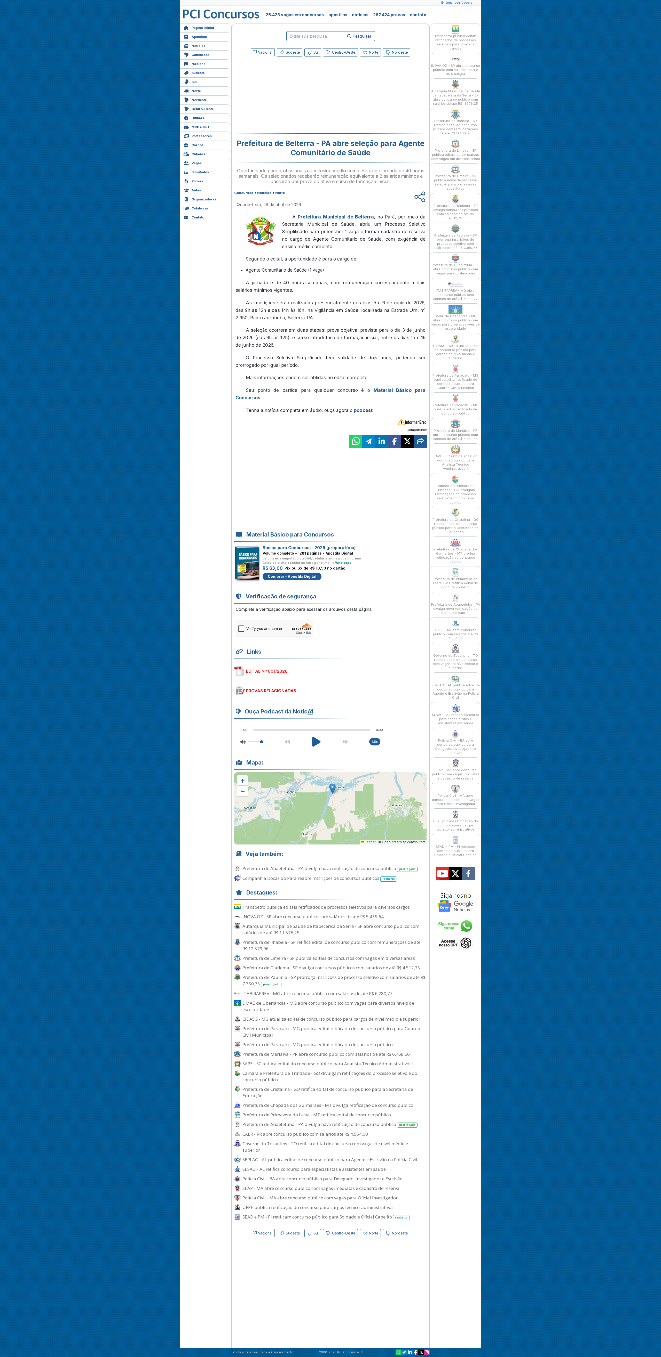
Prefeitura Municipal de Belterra (336, 217)
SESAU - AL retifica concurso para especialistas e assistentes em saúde (314, 1169)
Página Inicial (203, 28)
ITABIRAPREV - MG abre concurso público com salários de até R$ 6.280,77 (317, 993)
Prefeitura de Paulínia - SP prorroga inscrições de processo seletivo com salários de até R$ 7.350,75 (334, 980)
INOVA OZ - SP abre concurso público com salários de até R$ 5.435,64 (313, 917)
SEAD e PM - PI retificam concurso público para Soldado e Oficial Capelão (324, 1217)
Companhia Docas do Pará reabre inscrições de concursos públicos (318, 878)
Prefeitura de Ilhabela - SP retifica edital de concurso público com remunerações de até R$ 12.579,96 (331, 945)
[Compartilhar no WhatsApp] (355, 441)
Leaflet (370, 842)
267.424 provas (389, 14)
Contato (198, 217)
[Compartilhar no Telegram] (368, 441)
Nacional (199, 64)
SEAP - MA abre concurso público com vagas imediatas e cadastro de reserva (320, 1188)
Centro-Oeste (203, 109)
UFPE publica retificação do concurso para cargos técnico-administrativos (318, 1207)
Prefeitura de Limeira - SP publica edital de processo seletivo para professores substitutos (455, 182)
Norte (196, 91)
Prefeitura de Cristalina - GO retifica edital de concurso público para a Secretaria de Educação (327, 1092)
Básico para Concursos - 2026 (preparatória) (309, 547)
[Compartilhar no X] (407, 441)
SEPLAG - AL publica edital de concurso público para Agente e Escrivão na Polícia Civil (329, 1160)
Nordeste (199, 100)
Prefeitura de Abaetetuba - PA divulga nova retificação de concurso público (328, 868)
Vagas (197, 163)
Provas (197, 181)
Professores (202, 136)
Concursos (200, 55)
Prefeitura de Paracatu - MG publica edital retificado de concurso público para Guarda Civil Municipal (331, 1032)
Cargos (197, 145)
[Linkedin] (410, 1352)
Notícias (198, 46)
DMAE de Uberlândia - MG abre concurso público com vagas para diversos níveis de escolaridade (328, 1006)
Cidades (198, 154)
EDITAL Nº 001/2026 (267, 671)
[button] (242, 780)
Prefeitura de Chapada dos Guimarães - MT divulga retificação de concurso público (327, 1105)
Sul (194, 82)
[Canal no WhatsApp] (398, 1352)
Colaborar (200, 208)
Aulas (196, 190)
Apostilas (199, 37)
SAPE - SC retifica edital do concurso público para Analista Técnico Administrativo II (327, 1064)
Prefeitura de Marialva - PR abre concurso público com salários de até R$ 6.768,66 (326, 1054)
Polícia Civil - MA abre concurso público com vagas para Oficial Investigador (320, 1198)
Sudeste (198, 73)
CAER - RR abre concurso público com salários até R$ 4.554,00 (305, 1134)
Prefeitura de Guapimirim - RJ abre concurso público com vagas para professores (455, 269)
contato (418, 14)
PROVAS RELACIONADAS (271, 690)
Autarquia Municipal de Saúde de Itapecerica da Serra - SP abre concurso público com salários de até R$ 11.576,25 (330, 929)
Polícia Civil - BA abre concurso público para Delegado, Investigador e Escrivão (322, 1179)
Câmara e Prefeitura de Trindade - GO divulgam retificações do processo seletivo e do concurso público (329, 1076)
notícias (360, 14)
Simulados (200, 172)
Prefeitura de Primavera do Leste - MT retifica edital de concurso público (316, 1115)
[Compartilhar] (420, 441)
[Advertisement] (288, 96)
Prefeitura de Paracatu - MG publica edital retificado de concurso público (317, 1044)
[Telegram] (404, 1352)
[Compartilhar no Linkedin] (381, 441)
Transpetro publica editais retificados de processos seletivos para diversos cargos (326, 907)
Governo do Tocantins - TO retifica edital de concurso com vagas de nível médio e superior (325, 1147)
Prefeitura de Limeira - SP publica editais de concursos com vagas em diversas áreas (328, 958)
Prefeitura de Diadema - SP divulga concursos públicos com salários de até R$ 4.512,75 (331, 968)
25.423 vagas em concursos (295, 14)
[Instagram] (427, 1352)
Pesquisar (361, 36)
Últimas (198, 118)
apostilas (337, 14)
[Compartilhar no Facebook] (394, 441)
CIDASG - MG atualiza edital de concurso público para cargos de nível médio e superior (331, 1019)
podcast (363, 410)
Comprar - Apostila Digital (292, 576)
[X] (421, 1352)
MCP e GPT (201, 127)
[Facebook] (415, 1352)
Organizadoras (204, 199)
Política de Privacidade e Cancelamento (263, 1352)
